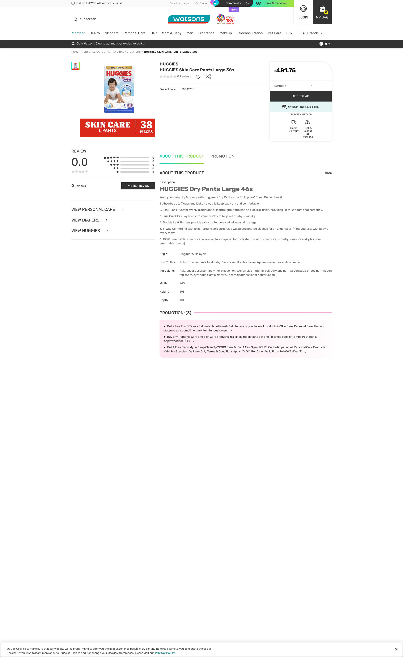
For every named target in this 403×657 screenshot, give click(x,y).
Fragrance (206, 33)
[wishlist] (198, 76)
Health (95, 33)
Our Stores (201, 3)
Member (78, 33)
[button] (322, 12)
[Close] (396, 649)
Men (190, 33)
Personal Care (134, 33)
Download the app (180, 3)
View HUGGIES (86, 230)
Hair (153, 33)
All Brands (310, 33)
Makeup (226, 33)
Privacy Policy (165, 652)
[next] (291, 33)
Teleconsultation (250, 33)
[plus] (324, 86)
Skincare (112, 33)
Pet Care (274, 33)
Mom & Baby (172, 33)
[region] (201, 650)
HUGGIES (169, 63)
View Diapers (85, 220)
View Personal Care (93, 209)
